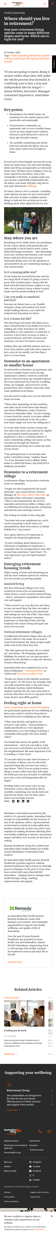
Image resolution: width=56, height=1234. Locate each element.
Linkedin (36, 1180)
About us (8, 1162)
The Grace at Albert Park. (30, 673)
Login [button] (52, 4)
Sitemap (7, 1192)
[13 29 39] (44, 4)
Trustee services (36, 1150)
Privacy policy (9, 1197)
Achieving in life (21, 58)
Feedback (54, 64)
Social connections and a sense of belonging (27, 707)
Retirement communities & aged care (15, 1146)
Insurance (33, 1145)
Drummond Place (34, 671)
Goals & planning (19, 55)
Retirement (34, 55)
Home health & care (12, 1153)
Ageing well (37, 58)
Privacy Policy (38, 1229)
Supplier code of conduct (39, 1192)
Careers (7, 1166)
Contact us (50, 1131)
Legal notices (35, 1197)
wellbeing (31, 186)
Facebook (37, 1171)
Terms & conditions (11, 1201)
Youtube (36, 1166)
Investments (34, 1141)
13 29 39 (41, 1131)
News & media (10, 1171)
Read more (9, 1054)
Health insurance (11, 1141)
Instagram (37, 1162)
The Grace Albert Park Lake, (31, 495)
